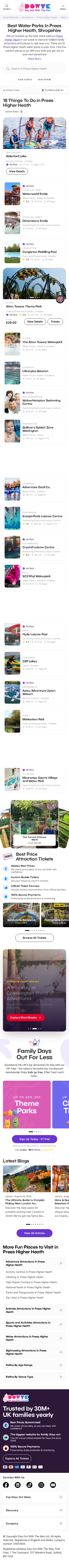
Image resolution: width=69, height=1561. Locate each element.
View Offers (44, 79)
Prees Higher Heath (47, 17)
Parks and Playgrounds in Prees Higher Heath (33, 1292)
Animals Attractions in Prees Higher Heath (28, 1310)
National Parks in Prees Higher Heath (28, 1287)
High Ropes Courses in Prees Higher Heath (31, 1282)
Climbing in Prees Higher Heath (24, 1277)
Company (12, 1523)
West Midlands (10, 17)
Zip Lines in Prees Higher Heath (25, 1297)
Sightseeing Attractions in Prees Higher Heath (26, 1352)
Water (64, 17)
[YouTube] (53, 1485)
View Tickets (25, 79)
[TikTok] (29, 1485)
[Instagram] (41, 1485)
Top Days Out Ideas (18, 1497)
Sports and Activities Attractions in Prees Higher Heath (28, 1324)
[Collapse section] (61, 1263)
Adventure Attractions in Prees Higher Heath (25, 1263)
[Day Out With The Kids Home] (34, 7)
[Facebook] (6, 1485)
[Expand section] (61, 1310)
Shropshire (27, 17)
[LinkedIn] (18, 1485)
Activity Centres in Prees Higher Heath (29, 1271)
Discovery (12, 1510)
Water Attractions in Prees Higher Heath (27, 1338)
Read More (34, 58)
